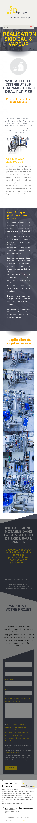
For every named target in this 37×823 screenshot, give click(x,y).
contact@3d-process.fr (11, 753)
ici (5, 762)
